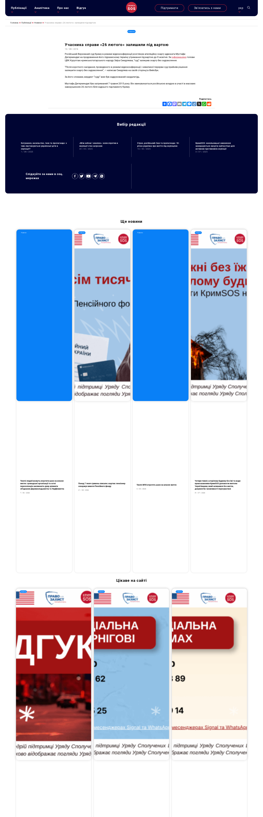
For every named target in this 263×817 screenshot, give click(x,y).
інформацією (179, 57)
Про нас (63, 8)
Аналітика (41, 8)
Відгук (81, 8)
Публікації (19, 8)
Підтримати (169, 8)
